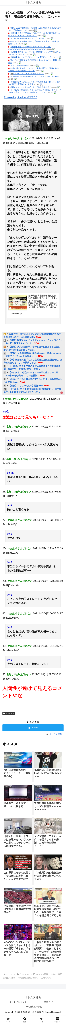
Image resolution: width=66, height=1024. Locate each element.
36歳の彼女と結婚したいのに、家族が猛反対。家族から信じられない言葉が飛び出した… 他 (34, 69)
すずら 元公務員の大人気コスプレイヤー (27, 38)
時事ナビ (48, 1002)
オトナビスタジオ (17, 1002)
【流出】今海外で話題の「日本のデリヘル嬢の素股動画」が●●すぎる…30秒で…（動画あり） (34, 34)
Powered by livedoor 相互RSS (20, 97)
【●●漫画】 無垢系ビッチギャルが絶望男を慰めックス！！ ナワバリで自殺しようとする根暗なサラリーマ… (34, 91)
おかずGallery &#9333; (19, 65)
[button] (59, 551)
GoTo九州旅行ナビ (33, 1006)
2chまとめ (10, 713)
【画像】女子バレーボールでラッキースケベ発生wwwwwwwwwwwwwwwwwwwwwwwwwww (29, 48)
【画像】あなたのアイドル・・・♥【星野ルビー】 (31, 57)
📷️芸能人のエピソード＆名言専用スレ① (27, 74)
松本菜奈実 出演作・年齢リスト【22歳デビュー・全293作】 (35, 76)
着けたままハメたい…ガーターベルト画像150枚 (30, 87)
